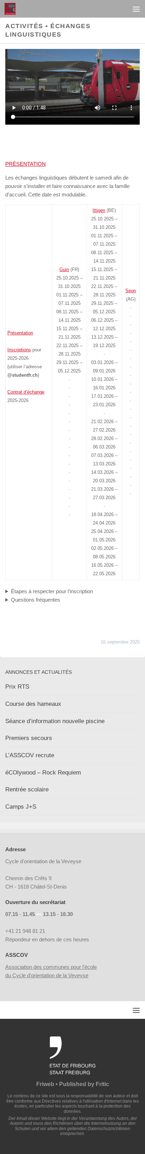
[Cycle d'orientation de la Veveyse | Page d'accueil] (12, 9)
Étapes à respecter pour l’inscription (52, 591)
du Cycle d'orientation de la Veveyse (46, 975)
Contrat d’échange (25, 392)
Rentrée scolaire (27, 789)
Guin (64, 269)
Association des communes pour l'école (51, 967)
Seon (130, 290)
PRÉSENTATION (25, 164)
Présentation (20, 332)
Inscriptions (19, 349)
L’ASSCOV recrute (29, 755)
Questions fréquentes (35, 600)
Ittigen (99, 210)
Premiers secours (28, 738)
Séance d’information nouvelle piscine (55, 721)
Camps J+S (20, 806)
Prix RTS (17, 686)
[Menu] (136, 9)
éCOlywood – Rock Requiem (43, 772)
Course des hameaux (33, 704)
